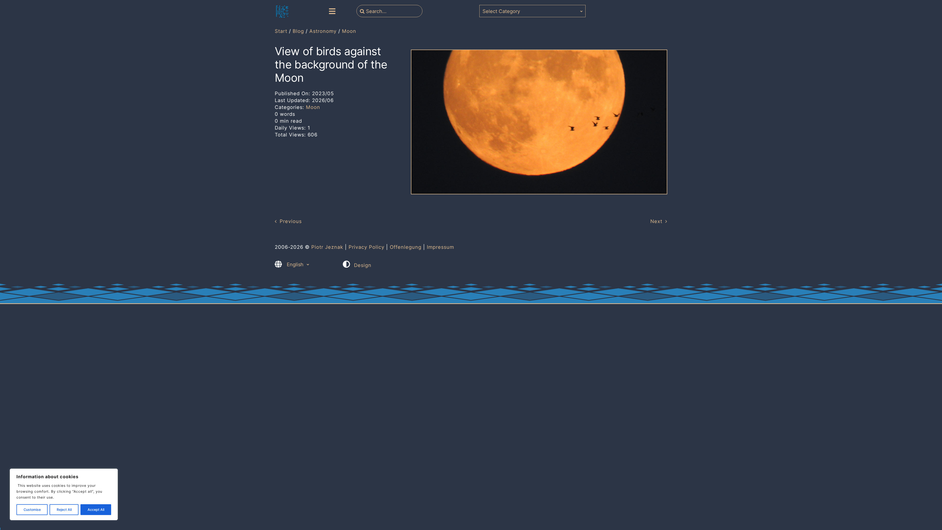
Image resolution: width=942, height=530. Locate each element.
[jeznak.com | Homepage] (282, 11)
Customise (32, 509)
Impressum (440, 247)
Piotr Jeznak (327, 247)
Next (656, 221)
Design (362, 265)
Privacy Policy (366, 247)
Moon (313, 107)
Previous (291, 221)
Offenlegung (405, 247)
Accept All (96, 509)
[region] (64, 494)
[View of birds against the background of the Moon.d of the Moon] (539, 52)
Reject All (64, 509)
